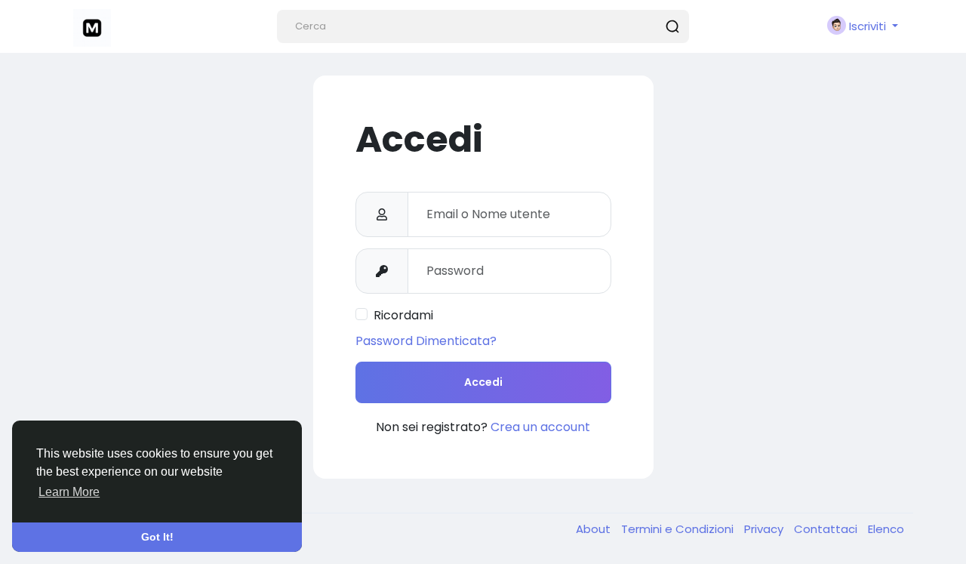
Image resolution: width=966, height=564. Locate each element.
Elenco (886, 529)
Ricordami (403, 315)
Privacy (765, 529)
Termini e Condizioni (679, 529)
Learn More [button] (69, 491)
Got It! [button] (157, 537)
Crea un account (540, 427)
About (595, 529)
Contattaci (827, 529)
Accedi (483, 382)
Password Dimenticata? (426, 341)
